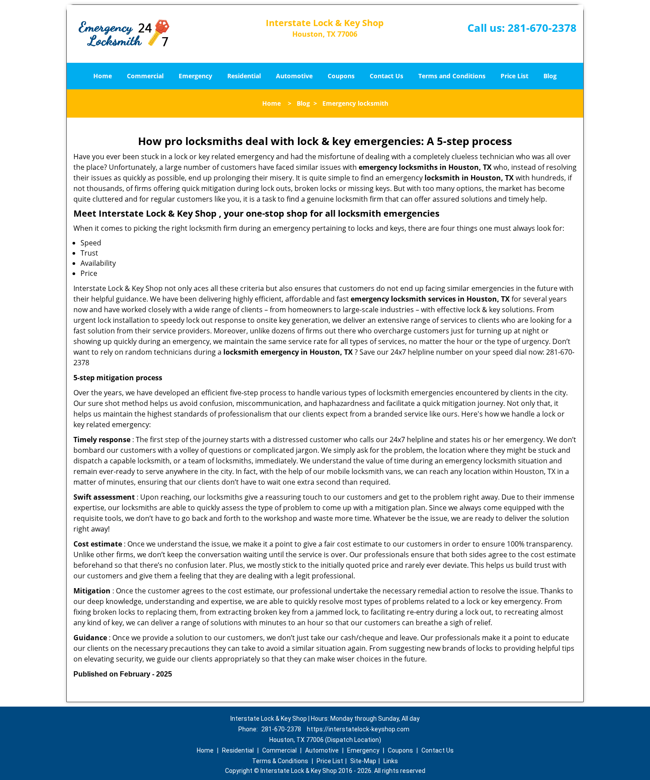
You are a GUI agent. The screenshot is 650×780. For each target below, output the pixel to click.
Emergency (195, 76)
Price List (514, 76)
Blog (550, 76)
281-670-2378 (542, 27)
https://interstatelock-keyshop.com (358, 729)
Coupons (341, 76)
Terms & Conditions (280, 761)
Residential (244, 76)
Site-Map (363, 761)
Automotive (294, 76)
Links (390, 761)
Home (102, 76)
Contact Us (386, 76)
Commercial (145, 76)
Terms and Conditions (452, 76)
